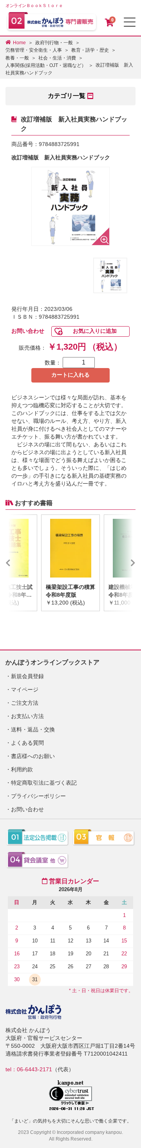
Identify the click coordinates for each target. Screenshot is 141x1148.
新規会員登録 (27, 676)
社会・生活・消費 (57, 58)
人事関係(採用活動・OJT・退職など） (45, 65)
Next (121, 563)
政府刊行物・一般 (54, 42)
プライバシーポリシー (38, 796)
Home (19, 42)
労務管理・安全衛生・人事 (33, 50)
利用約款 (22, 769)
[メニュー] (130, 22)
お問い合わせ (27, 331)
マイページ (24, 689)
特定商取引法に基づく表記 (44, 783)
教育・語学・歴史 (90, 50)
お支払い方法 (27, 716)
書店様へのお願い (33, 756)
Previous (19, 563)
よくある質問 (27, 743)
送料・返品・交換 (33, 729)
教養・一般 (17, 58)
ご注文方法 (24, 703)
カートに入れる (70, 375)
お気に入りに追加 (95, 331)
